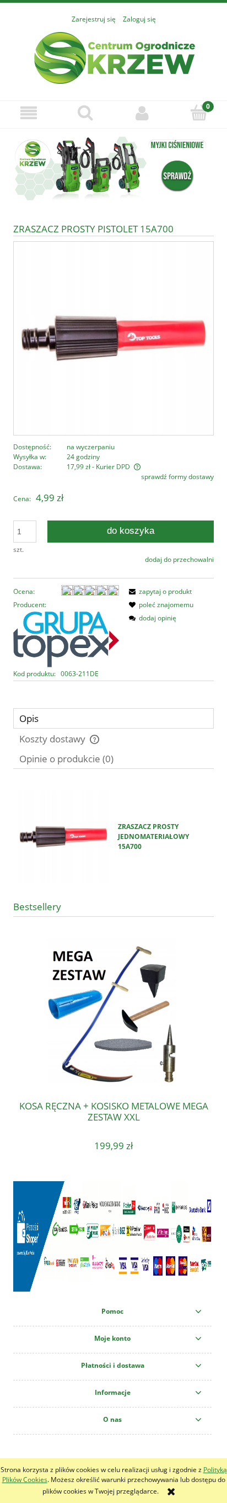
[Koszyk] (198, 112)
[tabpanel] (113, 836)
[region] (113, 168)
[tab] (113, 718)
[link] (113, 168)
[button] (28, 113)
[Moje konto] (142, 113)
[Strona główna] (113, 56)
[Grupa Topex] (66, 639)
